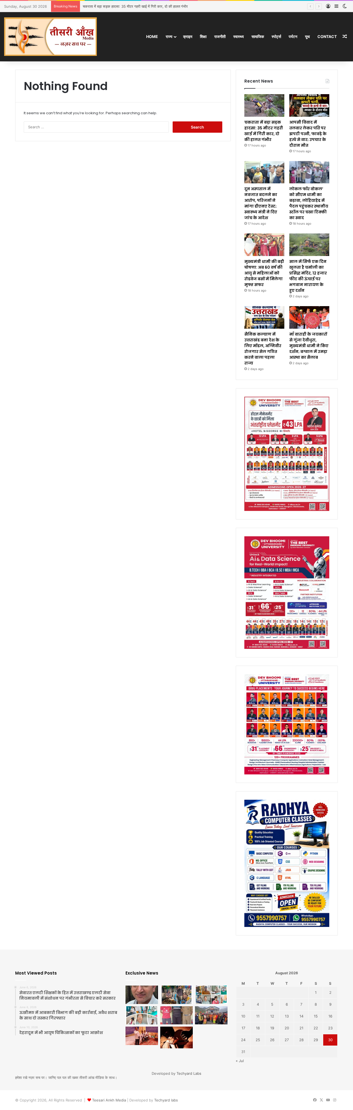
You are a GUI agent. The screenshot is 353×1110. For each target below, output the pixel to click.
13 (287, 1016)
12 (272, 1016)
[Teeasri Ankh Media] (50, 36)
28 (301, 1040)
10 (243, 1016)
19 (272, 1028)
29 (316, 1040)
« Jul (240, 1061)
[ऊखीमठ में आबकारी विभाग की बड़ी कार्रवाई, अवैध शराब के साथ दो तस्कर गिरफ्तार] (176, 995)
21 (301, 1028)
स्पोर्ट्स (276, 36)
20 (287, 1028)
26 (272, 1040)
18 (258, 1028)
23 (330, 1028)
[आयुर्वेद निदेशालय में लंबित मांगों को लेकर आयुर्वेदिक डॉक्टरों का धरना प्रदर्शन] (141, 1036)
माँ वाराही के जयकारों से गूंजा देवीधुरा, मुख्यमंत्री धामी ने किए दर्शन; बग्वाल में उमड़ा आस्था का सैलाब (308, 345)
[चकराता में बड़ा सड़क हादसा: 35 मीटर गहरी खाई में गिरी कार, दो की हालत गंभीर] (264, 105)
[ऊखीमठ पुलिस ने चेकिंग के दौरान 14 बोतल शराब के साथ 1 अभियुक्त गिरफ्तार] (176, 1015)
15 (316, 1016)
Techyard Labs (188, 1073)
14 (301, 1016)
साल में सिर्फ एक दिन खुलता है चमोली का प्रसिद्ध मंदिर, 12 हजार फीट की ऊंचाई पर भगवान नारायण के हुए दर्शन (308, 276)
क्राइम (187, 36)
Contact (327, 36)
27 (287, 1040)
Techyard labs (166, 1100)
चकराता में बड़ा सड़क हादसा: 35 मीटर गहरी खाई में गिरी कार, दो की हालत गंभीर (263, 130)
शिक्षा (203, 36)
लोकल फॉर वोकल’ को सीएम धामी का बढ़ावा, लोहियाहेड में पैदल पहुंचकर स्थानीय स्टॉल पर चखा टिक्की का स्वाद (308, 203)
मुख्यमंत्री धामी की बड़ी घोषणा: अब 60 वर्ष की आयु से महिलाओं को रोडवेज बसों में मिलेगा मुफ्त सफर (264, 273)
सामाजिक (258, 36)
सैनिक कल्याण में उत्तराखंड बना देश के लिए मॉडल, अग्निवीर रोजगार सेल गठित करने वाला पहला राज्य (262, 348)
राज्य (169, 36)
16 (330, 1016)
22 (316, 1028)
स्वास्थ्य (238, 36)
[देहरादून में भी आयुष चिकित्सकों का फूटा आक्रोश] (211, 995)
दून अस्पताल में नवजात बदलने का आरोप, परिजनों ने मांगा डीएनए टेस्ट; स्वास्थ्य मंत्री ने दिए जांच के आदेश (260, 203)
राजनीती (220, 36)
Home (152, 36)
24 (243, 1040)
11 (258, 1016)
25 (258, 1040)
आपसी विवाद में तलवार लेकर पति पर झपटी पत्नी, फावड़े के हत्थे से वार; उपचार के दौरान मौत (308, 133)
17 (243, 1028)
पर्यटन (293, 36)
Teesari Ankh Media (109, 1100)
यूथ (307, 36)
